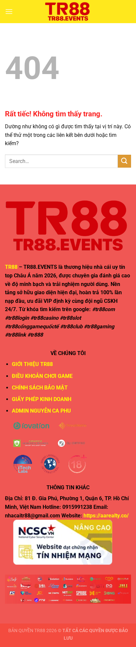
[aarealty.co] (68, 11)
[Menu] (9, 11)
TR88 (11, 267)
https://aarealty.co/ (106, 515)
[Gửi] (124, 161)
